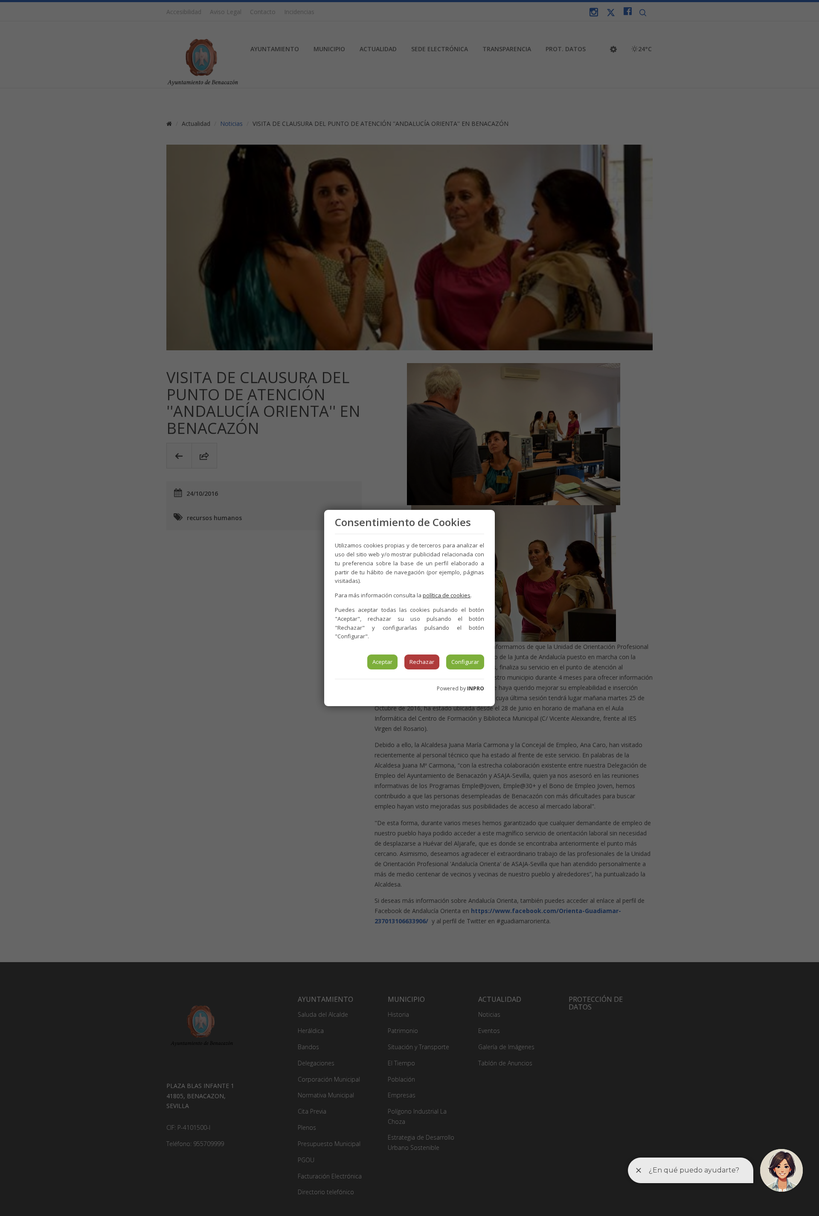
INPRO (475, 688)
